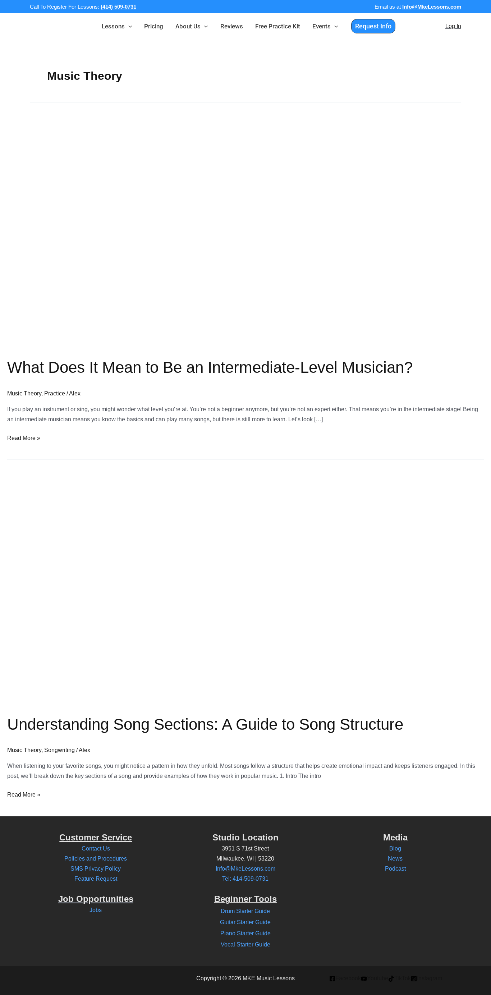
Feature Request (95, 879)
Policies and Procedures (95, 859)
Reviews (231, 26)
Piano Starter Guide (245, 933)
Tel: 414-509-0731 (245, 879)
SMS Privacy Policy (95, 869)
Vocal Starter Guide (245, 944)
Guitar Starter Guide (245, 922)
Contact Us (96, 848)
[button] (128, 26)
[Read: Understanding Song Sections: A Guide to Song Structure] (191, 582)
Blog (395, 848)
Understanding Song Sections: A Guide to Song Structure (205, 724)
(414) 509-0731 (118, 7)
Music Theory (24, 393)
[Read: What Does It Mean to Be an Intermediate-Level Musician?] (191, 225)
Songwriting (59, 750)
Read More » (23, 437)
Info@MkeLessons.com (431, 7)
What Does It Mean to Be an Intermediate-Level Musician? (210, 367)
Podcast (395, 869)
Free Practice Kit (277, 26)
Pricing (153, 26)
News (395, 859)
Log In (453, 26)
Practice (54, 393)
